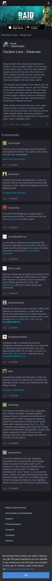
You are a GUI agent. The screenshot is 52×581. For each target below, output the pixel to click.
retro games (12, 219)
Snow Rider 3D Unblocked (15, 353)
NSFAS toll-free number (14, 159)
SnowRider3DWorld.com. (14, 356)
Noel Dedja (13, 405)
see (32, 472)
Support (9, 518)
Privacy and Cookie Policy (20, 569)
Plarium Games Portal (15, 507)
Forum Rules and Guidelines (18, 513)
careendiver (13, 174)
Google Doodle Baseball (14, 192)
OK (26, 575)
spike (10, 371)
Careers (9, 540)
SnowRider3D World (17, 337)
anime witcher (14, 452)
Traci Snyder (14, 143)
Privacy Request (13, 524)
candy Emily (13, 207)
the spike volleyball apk (14, 390)
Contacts (9, 529)
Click (36, 424)
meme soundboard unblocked (25, 319)
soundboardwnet (16, 302)
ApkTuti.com (8, 285)
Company (10, 535)
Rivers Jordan (14, 268)
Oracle (13, 43)
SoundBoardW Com (17, 236)
